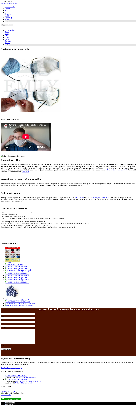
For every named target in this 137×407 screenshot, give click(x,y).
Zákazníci (8, 14)
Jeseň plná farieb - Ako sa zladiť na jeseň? (29, 381)
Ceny (6, 12)
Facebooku (25, 172)
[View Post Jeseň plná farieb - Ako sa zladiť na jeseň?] (16, 379)
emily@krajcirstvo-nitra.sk (9, 3)
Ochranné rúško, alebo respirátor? (116, 170)
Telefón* (3, 328)
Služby (7, 10)
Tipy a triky (8, 18)
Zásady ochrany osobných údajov (11, 368)
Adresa (3, 320)
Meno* (3, 316)
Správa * (3, 345)
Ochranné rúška (10, 7)
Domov (7, 9)
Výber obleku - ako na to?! (23, 383)
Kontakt (7, 19)
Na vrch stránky (6, 395)
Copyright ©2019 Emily (8, 391)
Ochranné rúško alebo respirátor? (25, 377)
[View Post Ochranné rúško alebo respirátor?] (16, 376)
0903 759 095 (79, 197)
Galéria (7, 16)
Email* (3, 324)
